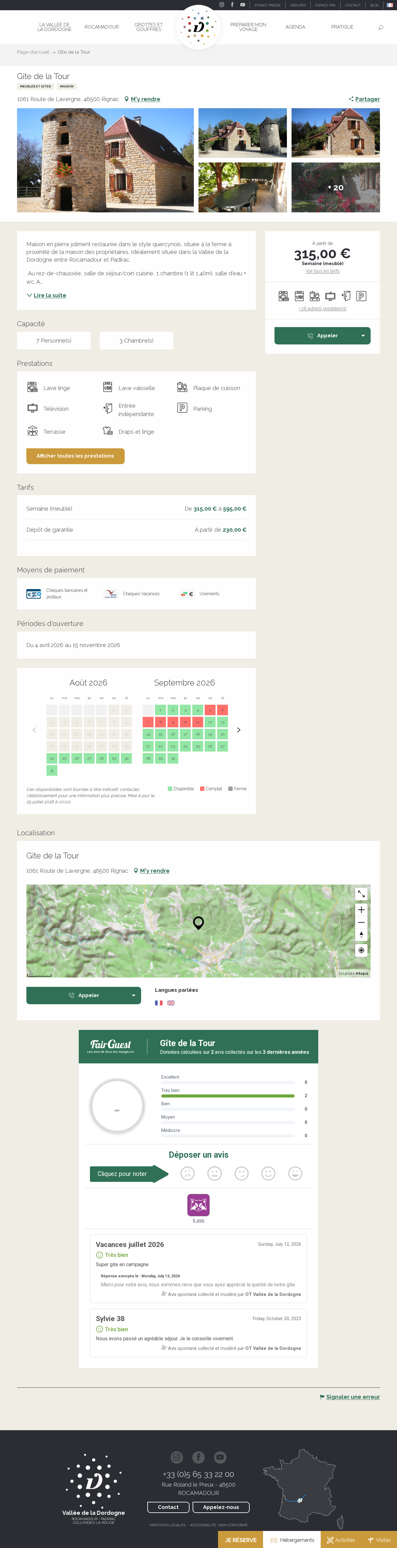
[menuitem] (54, 27)
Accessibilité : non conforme (219, 1525)
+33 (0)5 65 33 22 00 (198, 1474)
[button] (390, 5)
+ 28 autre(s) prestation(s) (322, 308)
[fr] (390, 5)
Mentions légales (167, 1525)
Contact (168, 1507)
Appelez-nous (221, 1507)
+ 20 (336, 187)
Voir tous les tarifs (323, 270)
